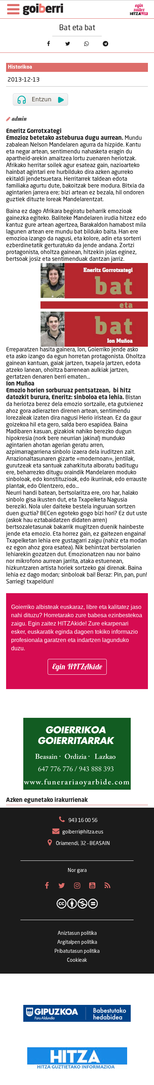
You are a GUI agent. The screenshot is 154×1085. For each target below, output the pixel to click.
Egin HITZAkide (77, 666)
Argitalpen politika (77, 942)
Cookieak (77, 960)
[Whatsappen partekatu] (86, 43)
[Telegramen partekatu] (105, 43)
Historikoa (20, 67)
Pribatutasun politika (77, 951)
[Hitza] (77, 1056)
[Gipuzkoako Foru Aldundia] (77, 1013)
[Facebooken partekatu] (48, 43)
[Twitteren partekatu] (67, 43)
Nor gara (77, 870)
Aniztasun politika (77, 933)
